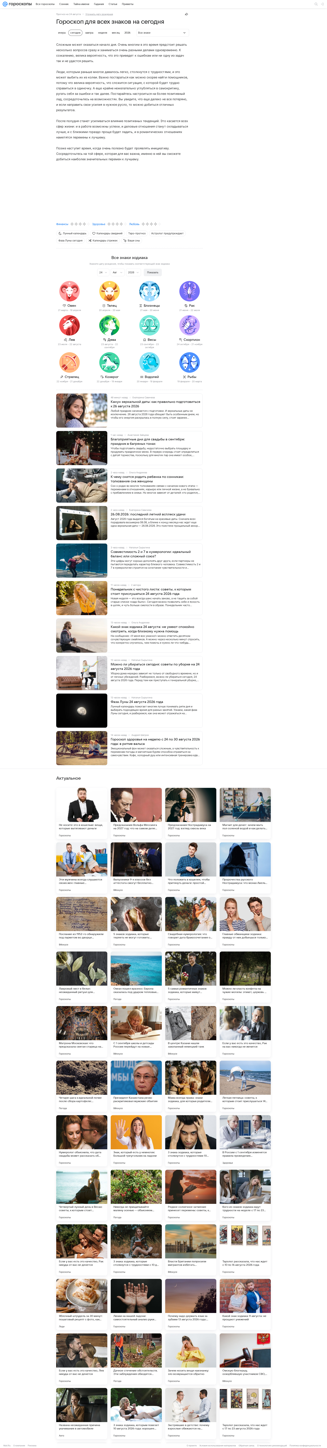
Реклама (32, 1445)
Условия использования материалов (217, 1445)
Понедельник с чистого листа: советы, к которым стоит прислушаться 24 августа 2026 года (151, 592)
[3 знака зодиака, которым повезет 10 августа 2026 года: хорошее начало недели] (136, 1413)
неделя (102, 32)
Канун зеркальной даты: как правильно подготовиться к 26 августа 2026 (155, 404)
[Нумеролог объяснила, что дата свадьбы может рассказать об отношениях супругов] (81, 1140)
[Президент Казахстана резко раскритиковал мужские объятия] (136, 1086)
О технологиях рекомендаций (272, 1445)
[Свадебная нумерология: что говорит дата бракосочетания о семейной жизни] (190, 922)
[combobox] (100, 272)
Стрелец (72, 377)
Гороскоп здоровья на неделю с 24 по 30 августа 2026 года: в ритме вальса (155, 742)
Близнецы (152, 306)
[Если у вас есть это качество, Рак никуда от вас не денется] (81, 1249)
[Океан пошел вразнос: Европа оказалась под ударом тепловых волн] (136, 977)
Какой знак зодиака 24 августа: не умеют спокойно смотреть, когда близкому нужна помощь (152, 629)
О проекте (192, 1445)
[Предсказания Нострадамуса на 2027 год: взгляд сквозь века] (190, 813)
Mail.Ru (7, 1445)
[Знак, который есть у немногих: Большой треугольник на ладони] (136, 1140)
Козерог (112, 377)
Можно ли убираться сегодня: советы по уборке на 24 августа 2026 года (155, 667)
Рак (192, 306)
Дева (112, 340)
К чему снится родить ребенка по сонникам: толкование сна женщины (147, 479)
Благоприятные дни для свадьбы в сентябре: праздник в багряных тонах (148, 441)
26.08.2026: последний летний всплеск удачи (148, 514)
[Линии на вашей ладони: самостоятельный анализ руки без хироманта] (136, 1304)
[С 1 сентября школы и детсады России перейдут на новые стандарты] (136, 1031)
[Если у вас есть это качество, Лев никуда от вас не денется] (81, 1359)
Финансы (62, 224)
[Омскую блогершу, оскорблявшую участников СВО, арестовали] (245, 1359)
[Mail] (5, 4)
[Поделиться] (186, 14)
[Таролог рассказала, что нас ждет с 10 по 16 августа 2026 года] (245, 1249)
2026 (127, 32)
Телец (112, 306)
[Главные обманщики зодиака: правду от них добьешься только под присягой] (245, 922)
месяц (116, 32)
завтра (89, 32)
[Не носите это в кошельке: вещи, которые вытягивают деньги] (81, 813)
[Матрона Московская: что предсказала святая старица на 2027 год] (81, 1031)
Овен (71, 306)
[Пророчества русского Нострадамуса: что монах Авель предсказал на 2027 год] (245, 868)
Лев (72, 340)
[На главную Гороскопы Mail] (19, 4)
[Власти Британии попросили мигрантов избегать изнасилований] (190, 1249)
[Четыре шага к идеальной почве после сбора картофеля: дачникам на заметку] (81, 1086)
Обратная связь (246, 1445)
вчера (62, 32)
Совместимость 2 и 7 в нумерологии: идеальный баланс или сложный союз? (151, 554)
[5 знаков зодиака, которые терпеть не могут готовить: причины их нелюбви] (136, 922)
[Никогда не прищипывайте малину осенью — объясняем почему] (136, 1195)
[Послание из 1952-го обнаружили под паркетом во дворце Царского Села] (81, 922)
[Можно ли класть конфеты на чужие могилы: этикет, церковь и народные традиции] (245, 977)
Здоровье (98, 224)
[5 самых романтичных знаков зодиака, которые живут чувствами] (190, 977)
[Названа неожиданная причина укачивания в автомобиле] (81, 1413)
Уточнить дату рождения (99, 14)
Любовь (134, 224)
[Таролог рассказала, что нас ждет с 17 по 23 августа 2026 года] (245, 1413)
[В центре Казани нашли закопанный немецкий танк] (190, 1031)
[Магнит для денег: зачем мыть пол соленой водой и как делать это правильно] (245, 813)
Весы (152, 340)
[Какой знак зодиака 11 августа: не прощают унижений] (245, 1304)
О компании (19, 1445)
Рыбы (192, 377)
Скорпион (192, 340)
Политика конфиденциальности (305, 1445)
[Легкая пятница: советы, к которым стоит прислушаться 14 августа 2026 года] (245, 1086)
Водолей (152, 377)
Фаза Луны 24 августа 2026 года (137, 702)
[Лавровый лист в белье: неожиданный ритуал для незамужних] (81, 977)
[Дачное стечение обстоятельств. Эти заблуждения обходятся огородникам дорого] (136, 1359)
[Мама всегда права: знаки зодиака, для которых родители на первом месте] (190, 1086)
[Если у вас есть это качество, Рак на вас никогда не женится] (245, 1031)
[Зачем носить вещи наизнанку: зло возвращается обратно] (190, 1359)
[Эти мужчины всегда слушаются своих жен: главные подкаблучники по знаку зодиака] (81, 868)
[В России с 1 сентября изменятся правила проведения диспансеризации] (245, 1140)
